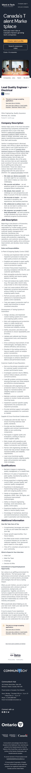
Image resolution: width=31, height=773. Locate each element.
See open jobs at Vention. (13, 103)
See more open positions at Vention (15, 643)
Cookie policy (19, 659)
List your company (23, 7)
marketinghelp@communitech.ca (15, 759)
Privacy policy (11, 659)
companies (7, 78)
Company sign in (22, 3)
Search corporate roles (15, 47)
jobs (13, 78)
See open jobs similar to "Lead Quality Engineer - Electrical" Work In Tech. (16, 106)
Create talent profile (15, 41)
